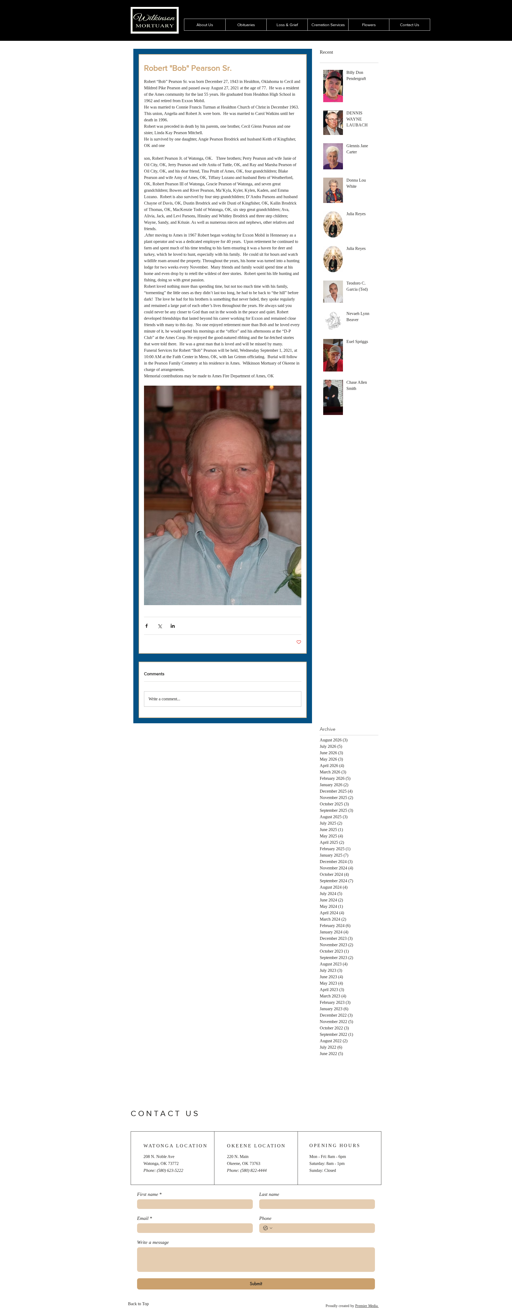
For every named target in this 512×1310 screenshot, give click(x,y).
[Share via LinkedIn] (172, 625)
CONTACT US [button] (165, 1113)
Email (144, 1218)
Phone (265, 1218)
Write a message (153, 1242)
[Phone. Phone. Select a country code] (267, 1228)
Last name (269, 1194)
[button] (368, 24)
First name (149, 1194)
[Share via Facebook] (146, 625)
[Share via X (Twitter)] (159, 625)
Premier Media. (367, 1306)
